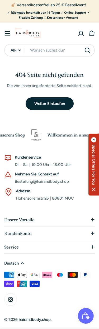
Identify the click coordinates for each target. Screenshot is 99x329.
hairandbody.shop (35, 319)
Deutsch (11, 263)
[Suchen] (87, 50)
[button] (93, 164)
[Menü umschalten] (7, 33)
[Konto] (81, 33)
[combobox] (49, 50)
